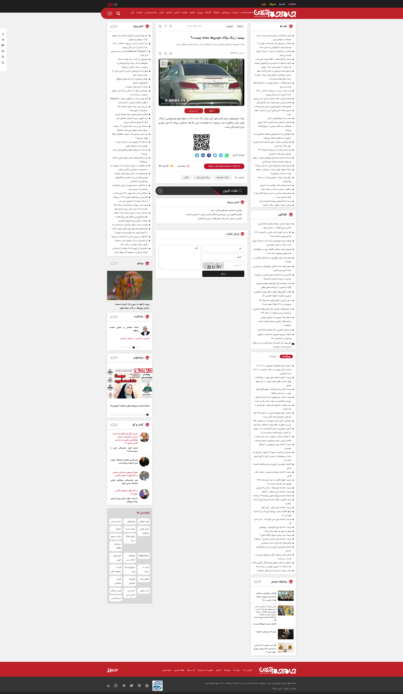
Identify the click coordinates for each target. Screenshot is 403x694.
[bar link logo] (112, 5)
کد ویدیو (193, 111)
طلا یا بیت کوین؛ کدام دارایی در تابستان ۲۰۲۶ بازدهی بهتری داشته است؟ (265, 649)
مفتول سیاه (144, 579)
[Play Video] (201, 82)
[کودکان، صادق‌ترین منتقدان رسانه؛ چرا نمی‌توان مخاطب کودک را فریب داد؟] (285, 596)
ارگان (186, 177)
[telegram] (3, 40)
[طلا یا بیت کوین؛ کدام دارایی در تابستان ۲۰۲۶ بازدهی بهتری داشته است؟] (285, 648)
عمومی (230, 26)
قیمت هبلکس (117, 581)
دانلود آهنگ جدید (130, 538)
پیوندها (227, 670)
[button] (138, 347)
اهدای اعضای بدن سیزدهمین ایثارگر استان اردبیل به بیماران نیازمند (214, 214)
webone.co (144, 556)
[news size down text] (170, 54)
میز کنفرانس (116, 598)
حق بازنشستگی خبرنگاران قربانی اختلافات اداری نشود (124, 482)
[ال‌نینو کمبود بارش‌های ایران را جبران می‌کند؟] (144, 442)
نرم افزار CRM (118, 546)
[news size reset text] (165, 54)
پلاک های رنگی (202, 177)
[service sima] (273, 4)
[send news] (165, 26)
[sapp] (3, 57)
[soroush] (197, 155)
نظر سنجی (166, 670)
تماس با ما (247, 670)
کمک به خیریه (146, 569)
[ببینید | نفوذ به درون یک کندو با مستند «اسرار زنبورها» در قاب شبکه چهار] (129, 285)
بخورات (118, 529)
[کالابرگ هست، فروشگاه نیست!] (285, 615)
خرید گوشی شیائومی (144, 531)
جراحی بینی (116, 521)
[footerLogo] (277, 670)
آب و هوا (191, 670)
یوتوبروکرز (131, 521)
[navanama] (292, 4)
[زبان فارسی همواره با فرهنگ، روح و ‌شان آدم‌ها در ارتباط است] (144, 462)
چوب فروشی (144, 521)
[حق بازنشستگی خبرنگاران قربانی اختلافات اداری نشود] (144, 478)
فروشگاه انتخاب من (131, 558)
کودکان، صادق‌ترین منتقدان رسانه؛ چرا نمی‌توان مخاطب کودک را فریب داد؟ (266, 597)
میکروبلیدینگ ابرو (129, 569)
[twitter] (3, 46)
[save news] (170, 26)
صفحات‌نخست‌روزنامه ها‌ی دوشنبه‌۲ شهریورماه (130, 405)
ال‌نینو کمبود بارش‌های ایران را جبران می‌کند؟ (124, 449)
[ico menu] (111, 13)
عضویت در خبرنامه (205, 670)
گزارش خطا (163, 166)
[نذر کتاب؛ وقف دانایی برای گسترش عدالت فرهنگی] (144, 496)
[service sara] (282, 4)
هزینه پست (130, 529)
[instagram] (3, 35)
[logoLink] (275, 13)
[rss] (3, 63)
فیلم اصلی (206, 117)
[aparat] (3, 52)
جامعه (240, 26)
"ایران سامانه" (277, 688)
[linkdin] (203, 155)
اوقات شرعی (179, 670)
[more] (257, 581)
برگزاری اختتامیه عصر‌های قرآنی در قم (226, 210)
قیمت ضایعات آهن (116, 569)
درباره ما (236, 670)
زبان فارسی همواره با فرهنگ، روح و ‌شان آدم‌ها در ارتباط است (124, 461)
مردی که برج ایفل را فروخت (265, 631)
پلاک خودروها (222, 177)
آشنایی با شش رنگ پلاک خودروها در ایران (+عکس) (220, 218)
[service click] (263, 4)
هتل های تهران (117, 558)
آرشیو (218, 670)
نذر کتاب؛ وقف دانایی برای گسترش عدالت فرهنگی (124, 500)
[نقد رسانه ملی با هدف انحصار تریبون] (122, 331)
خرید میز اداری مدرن (130, 593)
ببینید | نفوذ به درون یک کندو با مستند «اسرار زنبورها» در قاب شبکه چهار (132, 306)
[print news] (160, 27)
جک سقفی (144, 590)
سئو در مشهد (116, 536)
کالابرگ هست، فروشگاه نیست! (264, 624)
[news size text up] (160, 54)
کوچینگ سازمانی (131, 581)
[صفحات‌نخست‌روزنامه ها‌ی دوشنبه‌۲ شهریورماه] (129, 383)
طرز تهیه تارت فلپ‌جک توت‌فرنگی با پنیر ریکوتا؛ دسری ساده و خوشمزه (272, 345)
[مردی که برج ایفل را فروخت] (285, 634)
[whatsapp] (227, 155)
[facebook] (209, 155)
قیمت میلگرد (115, 590)
